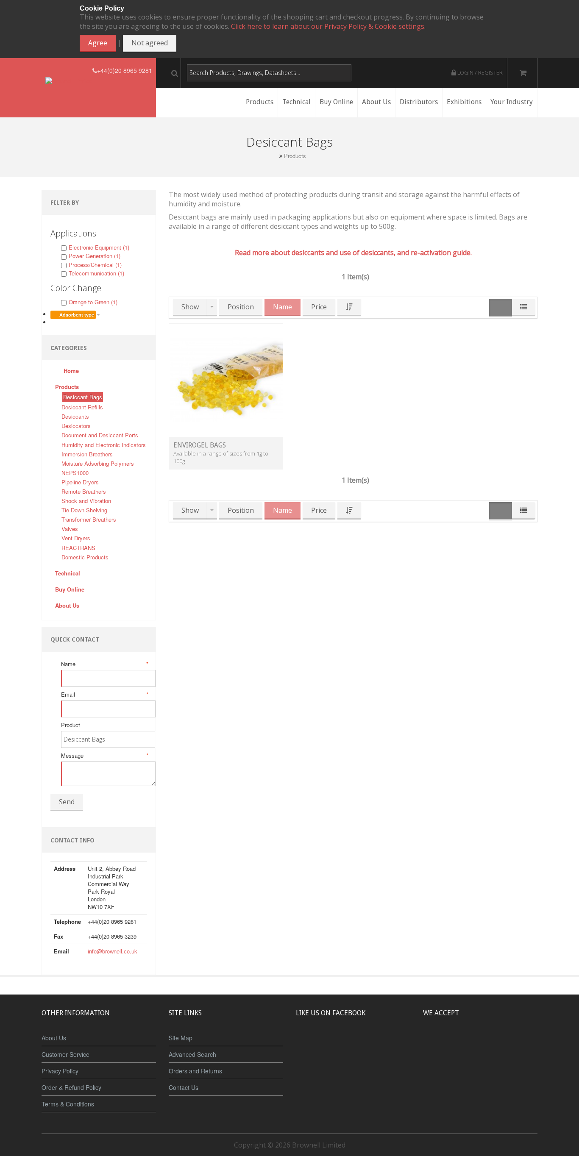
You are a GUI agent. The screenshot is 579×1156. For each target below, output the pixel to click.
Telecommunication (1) (96, 273)
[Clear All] (53, 322)
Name (104, 664)
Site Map (180, 1038)
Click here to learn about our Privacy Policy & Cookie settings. (328, 26)
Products (295, 156)
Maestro (491, 1044)
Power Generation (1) (94, 256)
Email (104, 694)
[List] (523, 307)
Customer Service (65, 1054)
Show (190, 306)
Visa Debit (519, 1044)
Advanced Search (192, 1054)
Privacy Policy (60, 1071)
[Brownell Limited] (68, 71)
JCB (466, 1044)
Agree (97, 42)
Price (319, 306)
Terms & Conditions (68, 1104)
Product (70, 725)
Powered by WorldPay (480, 1067)
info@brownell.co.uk (112, 951)
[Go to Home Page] (274, 156)
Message (104, 755)
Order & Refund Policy (71, 1087)
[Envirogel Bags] (226, 380)
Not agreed (149, 42)
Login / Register (479, 72)
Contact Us (183, 1087)
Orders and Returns (195, 1071)
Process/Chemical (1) (95, 265)
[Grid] (500, 308)
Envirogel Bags (199, 445)
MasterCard (441, 1044)
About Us (54, 1038)
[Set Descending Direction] (349, 307)
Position (241, 306)
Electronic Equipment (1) (99, 247)
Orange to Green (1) (93, 302)
